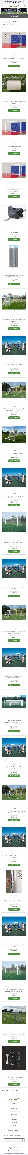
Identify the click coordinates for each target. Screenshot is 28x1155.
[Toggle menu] (4, 6)
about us (14, 1119)
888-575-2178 (16, 2)
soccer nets (14, 1108)
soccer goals (14, 1106)
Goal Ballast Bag (14, 232)
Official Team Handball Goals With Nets (14, 58)
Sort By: (4, 24)
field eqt (14, 1117)
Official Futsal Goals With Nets (14, 189)
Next (16, 21)
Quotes (14, 1125)
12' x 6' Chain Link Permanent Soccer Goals (14, 1034)
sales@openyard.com (14, 1150)
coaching (14, 1114)
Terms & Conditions (14, 1128)
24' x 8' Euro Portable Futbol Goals (14, 453)
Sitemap (22, 1153)
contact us (14, 1122)
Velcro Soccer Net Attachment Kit (14, 1077)
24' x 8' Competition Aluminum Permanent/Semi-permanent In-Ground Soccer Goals (14, 542)
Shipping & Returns (14, 1130)
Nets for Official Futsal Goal (14, 146)
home (14, 1103)
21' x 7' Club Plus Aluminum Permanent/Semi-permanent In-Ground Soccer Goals (14, 722)
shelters (14, 1111)
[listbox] (11, 25)
